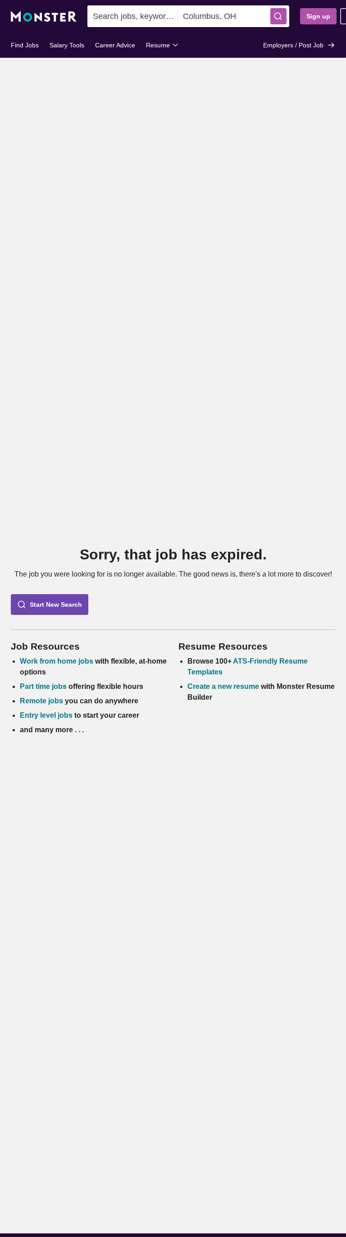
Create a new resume (224, 686)
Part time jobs (43, 686)
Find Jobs (25, 45)
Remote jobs (41, 701)
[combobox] (132, 16)
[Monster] (44, 16)
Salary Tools (67, 45)
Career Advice (115, 45)
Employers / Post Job (293, 45)
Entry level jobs (46, 715)
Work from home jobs (56, 661)
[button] (278, 16)
